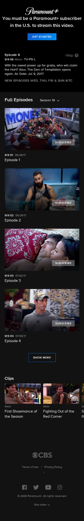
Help (69, 56)
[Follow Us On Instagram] (59, 487)
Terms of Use (30, 467)
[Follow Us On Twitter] (36, 487)
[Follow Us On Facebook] (24, 487)
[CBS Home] (42, 455)
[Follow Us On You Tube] (48, 487)
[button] (23, 401)
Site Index (40, 504)
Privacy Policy (53, 467)
